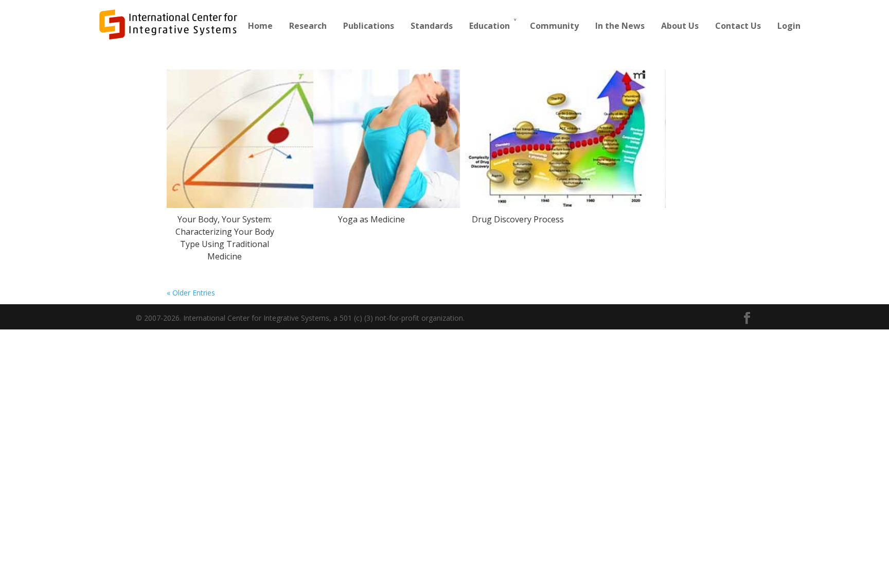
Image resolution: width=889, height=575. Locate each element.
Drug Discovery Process (518, 219)
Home (260, 25)
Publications (368, 25)
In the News (620, 25)
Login (789, 25)
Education (489, 25)
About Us (680, 25)
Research (308, 25)
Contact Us (738, 25)
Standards (432, 25)
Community (554, 25)
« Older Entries (191, 293)
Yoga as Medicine (371, 219)
